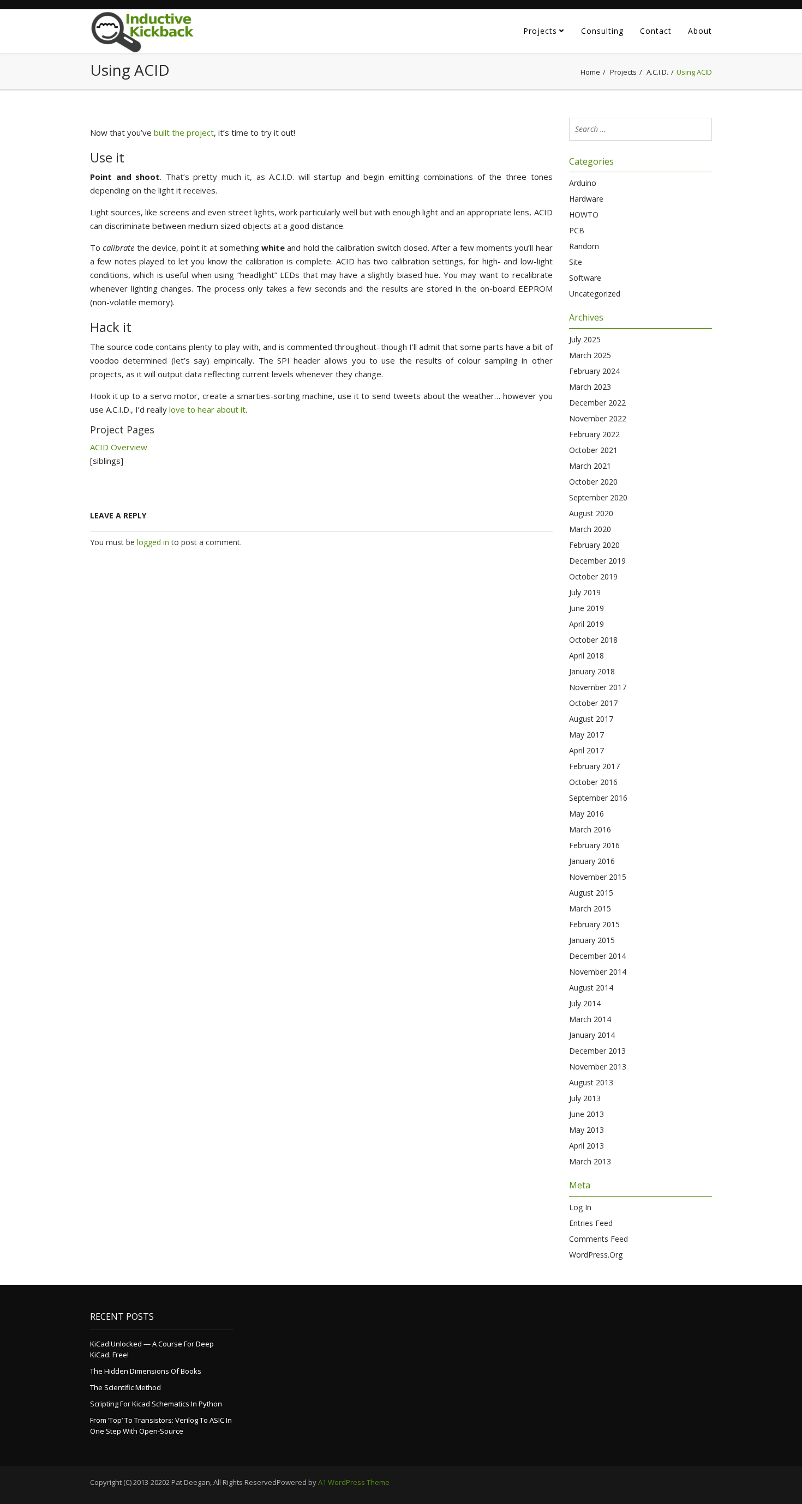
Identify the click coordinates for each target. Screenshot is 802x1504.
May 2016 (586, 813)
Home (590, 72)
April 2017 (586, 750)
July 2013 (585, 1098)
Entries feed (591, 1223)
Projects (540, 31)
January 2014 (592, 1035)
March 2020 (590, 529)
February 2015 (594, 924)
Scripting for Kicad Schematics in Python (156, 1404)
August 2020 (591, 513)
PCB (576, 230)
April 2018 (586, 655)
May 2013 (586, 1130)
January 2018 (592, 671)
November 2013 (597, 1066)
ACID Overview (118, 447)
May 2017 (586, 734)
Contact (656, 31)
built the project (184, 132)
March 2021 (590, 466)
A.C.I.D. (657, 72)
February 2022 (594, 434)
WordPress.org (596, 1254)
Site (575, 262)
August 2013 (591, 1082)
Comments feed (598, 1239)
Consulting (602, 31)
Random (584, 246)
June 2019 (586, 608)
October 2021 (593, 450)
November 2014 (597, 972)
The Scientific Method (125, 1387)
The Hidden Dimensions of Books (145, 1371)
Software (585, 278)
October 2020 (593, 481)
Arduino (582, 183)
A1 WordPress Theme (354, 1482)
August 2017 (591, 719)
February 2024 (594, 371)
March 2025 (590, 355)
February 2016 (594, 845)
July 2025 (585, 339)
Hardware (586, 199)
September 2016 (598, 798)
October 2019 (593, 576)
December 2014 (597, 956)
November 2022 (597, 418)
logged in (153, 542)
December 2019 (597, 560)
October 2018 (593, 640)
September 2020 (598, 497)
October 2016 (593, 782)
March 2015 (590, 908)
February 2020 (594, 545)
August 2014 (591, 987)
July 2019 (585, 592)
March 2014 (590, 1019)
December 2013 (597, 1051)
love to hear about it (207, 409)
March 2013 (590, 1161)
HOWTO (583, 214)
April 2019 (586, 624)
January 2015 (592, 940)
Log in (580, 1207)
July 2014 (585, 1003)
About (700, 31)
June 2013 (586, 1114)
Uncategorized (594, 293)
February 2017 (594, 766)
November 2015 (597, 877)
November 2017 (597, 687)
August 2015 (591, 892)
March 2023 (590, 387)
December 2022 (597, 402)
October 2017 (593, 703)
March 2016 (590, 829)
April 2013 (586, 1145)
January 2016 (592, 861)
